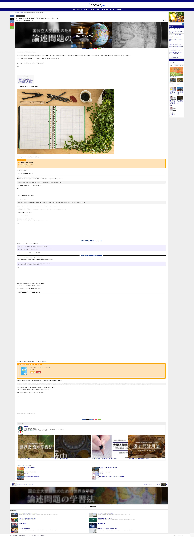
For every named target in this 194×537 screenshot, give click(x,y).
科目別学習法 (86, 9)
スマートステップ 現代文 (104, 9)
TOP (74, 9)
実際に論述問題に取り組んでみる (25, 81)
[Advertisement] (47, 243)
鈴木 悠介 (26, 438)
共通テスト (92, 9)
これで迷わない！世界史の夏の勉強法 (175, 34)
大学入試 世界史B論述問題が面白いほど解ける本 (40, 379)
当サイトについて (79, 9)
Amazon (32, 384)
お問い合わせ (119, 9)
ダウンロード (112, 9)
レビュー (97, 9)
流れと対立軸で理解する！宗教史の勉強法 (176, 46)
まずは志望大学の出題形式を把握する (25, 79)
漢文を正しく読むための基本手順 (174, 28)
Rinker (34, 381)
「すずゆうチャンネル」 (31, 442)
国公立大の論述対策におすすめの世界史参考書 (25, 82)
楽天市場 (38, 384)
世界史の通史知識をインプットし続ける (26, 80)
